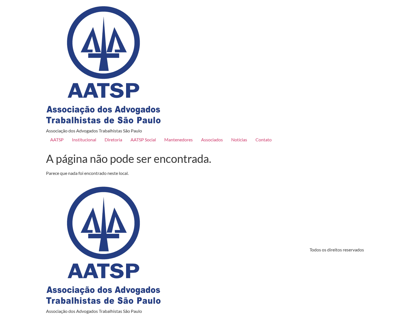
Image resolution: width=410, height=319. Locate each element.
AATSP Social (143, 139)
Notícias (239, 139)
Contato (263, 139)
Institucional (84, 139)
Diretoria (113, 139)
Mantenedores (178, 139)
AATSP (57, 139)
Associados (212, 139)
